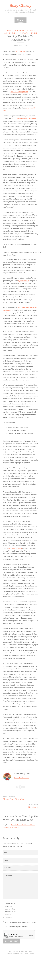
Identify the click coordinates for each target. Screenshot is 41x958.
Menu (21, 20)
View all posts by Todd (21, 778)
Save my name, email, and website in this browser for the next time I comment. (10, 910)
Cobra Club (20, 52)
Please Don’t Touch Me (13, 798)
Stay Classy (20, 5)
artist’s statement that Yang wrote (23, 118)
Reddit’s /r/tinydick (15, 548)
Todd (26, 45)
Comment (8, 875)
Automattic (29, 954)
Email (7, 860)
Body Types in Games (15, 31)
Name (6, 852)
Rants (14, 33)
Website (7, 868)
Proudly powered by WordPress (20, 951)
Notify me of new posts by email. (16, 926)
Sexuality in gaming (28, 33)
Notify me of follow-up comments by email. (20, 922)
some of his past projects (19, 92)
